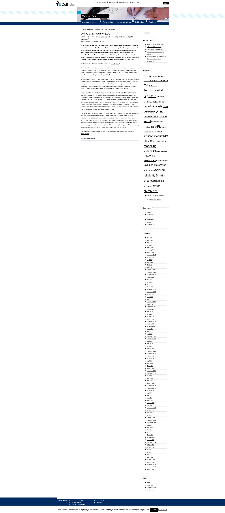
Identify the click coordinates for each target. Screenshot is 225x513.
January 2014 (150, 462)
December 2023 (151, 289)
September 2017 (151, 388)
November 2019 (151, 353)
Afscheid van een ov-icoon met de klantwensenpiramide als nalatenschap (156, 59)
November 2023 (151, 292)
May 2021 (149, 331)
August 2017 (150, 390)
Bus (162, 96)
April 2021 (149, 334)
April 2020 (149, 346)
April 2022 (149, 314)
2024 (106, 29)
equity (154, 127)
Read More (162, 510)
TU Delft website (102, 2)
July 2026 (149, 237)
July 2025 (149, 260)
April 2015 (149, 432)
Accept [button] (154, 510)
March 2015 (150, 435)
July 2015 (149, 425)
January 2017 (150, 403)
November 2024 (151, 274)
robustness (149, 170)
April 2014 (149, 454)
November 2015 (151, 420)
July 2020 (149, 341)
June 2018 (150, 378)
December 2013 (151, 464)
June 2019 (150, 363)
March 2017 (150, 400)
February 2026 (151, 250)
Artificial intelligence (157, 76)
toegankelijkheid (159, 195)
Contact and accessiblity (79, 504)
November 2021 (151, 321)
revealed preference (155, 164)
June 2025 (150, 262)
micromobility (160, 141)
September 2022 (151, 306)
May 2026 (149, 242)
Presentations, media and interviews (117, 22)
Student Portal (112, 2)
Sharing (161, 175)
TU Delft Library (76, 502)
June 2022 (150, 311)
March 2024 (150, 287)
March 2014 (150, 457)
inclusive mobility (153, 136)
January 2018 (150, 383)
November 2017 (151, 385)
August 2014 (150, 447)
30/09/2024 (90, 41)
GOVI (153, 131)
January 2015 (150, 440)
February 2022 (151, 316)
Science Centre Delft (77, 500)
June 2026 (150, 240)
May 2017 (149, 395)
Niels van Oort (99, 29)
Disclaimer (99, 502)
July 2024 (149, 279)
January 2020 (150, 348)
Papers (149, 217)
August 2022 (150, 309)
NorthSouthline (161, 151)
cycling (158, 111)
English (149, 212)
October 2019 (150, 356)
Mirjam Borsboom (86, 79)
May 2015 (149, 430)
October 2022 (150, 304)
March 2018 (150, 380)
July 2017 (149, 393)
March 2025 (150, 267)
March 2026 (150, 247)
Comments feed (151, 487)
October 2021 (150, 324)
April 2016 (149, 415)
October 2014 (150, 444)
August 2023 (150, 294)
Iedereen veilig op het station (155, 49)
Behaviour (153, 86)
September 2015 (151, 422)
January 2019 (150, 368)
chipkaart (149, 101)
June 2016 (150, 412)
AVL (146, 85)
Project (149, 222)
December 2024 (151, 272)
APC (147, 75)
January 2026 (150, 252)
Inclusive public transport (154, 47)
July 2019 (149, 361)
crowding (150, 112)
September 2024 (151, 277)
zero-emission (155, 200)
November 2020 (151, 336)
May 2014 (149, 452)
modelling (150, 146)
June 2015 (150, 427)
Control (157, 102)
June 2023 (150, 297)
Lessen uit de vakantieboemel (155, 44)
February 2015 (151, 437)
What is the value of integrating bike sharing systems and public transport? (107, 37)
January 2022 (150, 319)
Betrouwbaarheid (154, 90)
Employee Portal (123, 2)
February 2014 (151, 459)
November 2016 (151, 405)
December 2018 (151, 371)
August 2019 (150, 358)
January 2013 (150, 469)
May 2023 (149, 299)
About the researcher (90, 22)
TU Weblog (90, 29)
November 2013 (151, 467)
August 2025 (150, 257)
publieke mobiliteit (162, 160)
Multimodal (150, 151)
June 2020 (150, 343)
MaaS (151, 140)
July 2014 (149, 449)
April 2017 (149, 398)
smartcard (150, 180)
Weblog (132, 2)
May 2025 (149, 264)
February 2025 (151, 269)
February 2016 (151, 417)
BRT (159, 96)
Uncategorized (151, 224)
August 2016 (150, 410)
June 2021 (150, 329)
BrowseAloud (100, 500)
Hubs (159, 131)
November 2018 (151, 373)
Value (147, 199)
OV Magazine (115, 63)
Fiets (160, 126)
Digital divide (156, 121)
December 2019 (151, 351)
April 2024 (149, 284)
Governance (147, 131)
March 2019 (150, 366)
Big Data (150, 96)
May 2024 (149, 282)
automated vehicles (158, 80)
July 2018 (149, 375)
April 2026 (149, 245)
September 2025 (151, 255)
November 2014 (151, 442)
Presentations (150, 219)
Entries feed (150, 485)
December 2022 (151, 301)
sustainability (149, 195)
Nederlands (150, 214)
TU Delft (65, 3)
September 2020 (151, 338)
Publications (139, 22)
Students (152, 22)
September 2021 (151, 326)
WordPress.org (151, 490)
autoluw (146, 81)
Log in (137, 2)
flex (166, 127)
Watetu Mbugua (90, 52)
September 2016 (151, 407)
